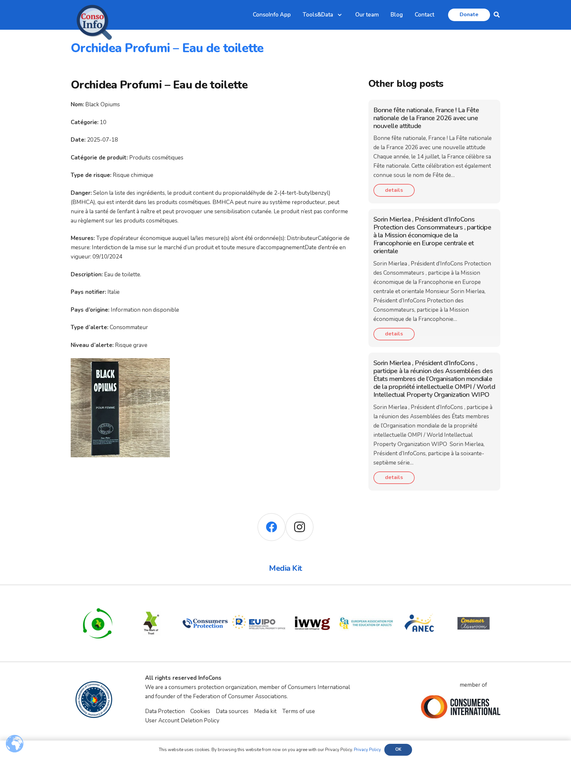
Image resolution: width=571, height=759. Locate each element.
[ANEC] (420, 601)
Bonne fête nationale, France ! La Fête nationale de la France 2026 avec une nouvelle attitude (426, 118)
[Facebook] (271, 527)
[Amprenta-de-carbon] (98, 601)
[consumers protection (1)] (205, 601)
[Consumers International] (460, 706)
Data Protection (165, 711)
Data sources (232, 711)
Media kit (265, 711)
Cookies (200, 711)
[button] (496, 15)
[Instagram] (300, 527)
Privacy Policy (367, 750)
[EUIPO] (259, 601)
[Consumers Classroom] (474, 601)
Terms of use (298, 711)
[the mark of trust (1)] (151, 601)
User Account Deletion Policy (182, 720)
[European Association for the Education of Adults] (366, 601)
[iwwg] (312, 601)
